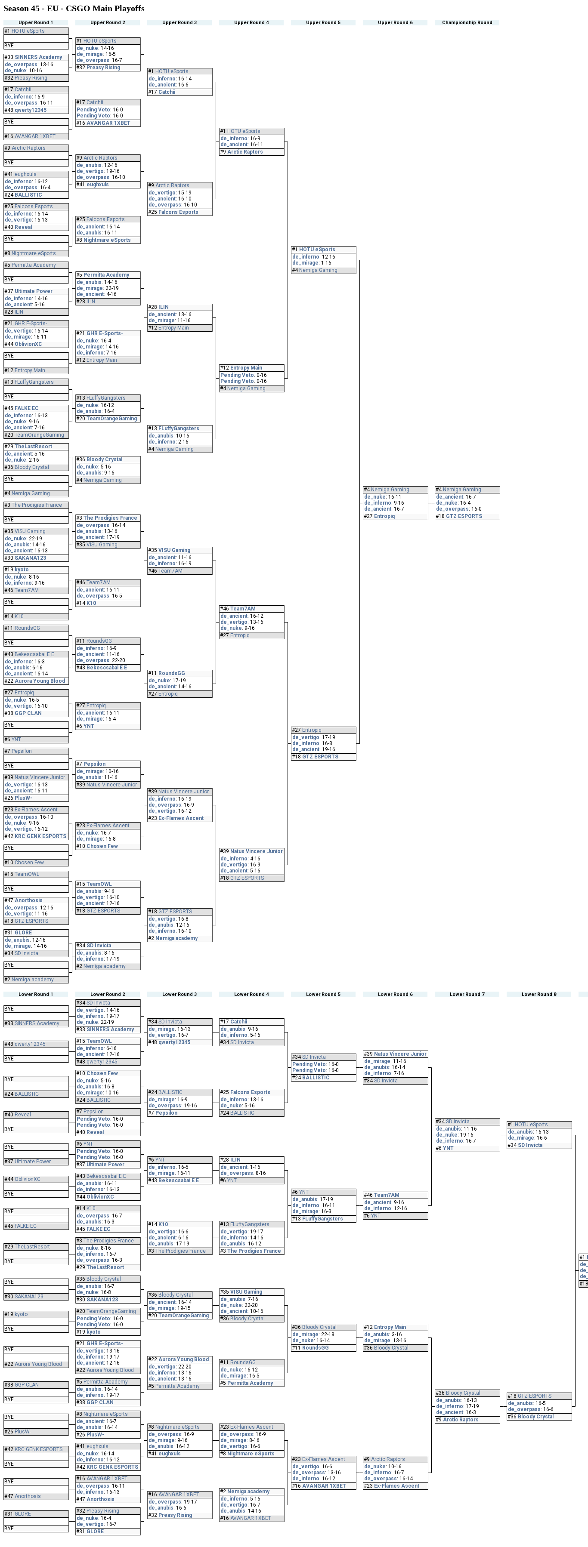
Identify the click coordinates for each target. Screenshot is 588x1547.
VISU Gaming (30, 531)
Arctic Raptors (29, 148)
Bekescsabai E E (34, 654)
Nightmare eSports (34, 253)
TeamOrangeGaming (39, 435)
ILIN (19, 312)
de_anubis (17, 545)
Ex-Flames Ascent (36, 810)
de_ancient (18, 305)
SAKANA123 (30, 558)
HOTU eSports (28, 31)
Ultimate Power (34, 291)
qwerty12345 (30, 110)
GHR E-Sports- (31, 323)
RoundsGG (27, 628)
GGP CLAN (28, 713)
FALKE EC (27, 408)
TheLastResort (33, 447)
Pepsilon (22, 751)
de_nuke (15, 71)
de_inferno (18, 97)
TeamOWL (27, 874)
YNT (16, 740)
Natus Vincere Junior (40, 777)
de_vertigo (18, 220)
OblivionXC (28, 344)
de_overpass (21, 65)
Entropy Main (30, 370)
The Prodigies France (37, 505)
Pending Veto (93, 110)
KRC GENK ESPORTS (40, 836)
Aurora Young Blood (40, 681)
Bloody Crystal (32, 467)
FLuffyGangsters (34, 382)
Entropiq (24, 693)
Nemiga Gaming (31, 493)
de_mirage (18, 337)
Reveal (23, 227)
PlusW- (23, 798)
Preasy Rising (31, 78)
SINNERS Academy (38, 57)
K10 (19, 616)
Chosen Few (29, 863)
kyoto (22, 570)
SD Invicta (26, 953)
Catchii (23, 89)
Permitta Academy (34, 265)
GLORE (23, 933)
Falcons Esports (34, 206)
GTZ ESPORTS (31, 921)
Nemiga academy (33, 980)
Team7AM (27, 590)
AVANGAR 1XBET (35, 136)
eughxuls (26, 174)
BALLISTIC (28, 195)
